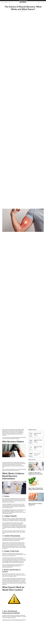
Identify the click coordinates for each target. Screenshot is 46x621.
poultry (15, 530)
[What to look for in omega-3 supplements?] (36, 497)
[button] (3, 2)
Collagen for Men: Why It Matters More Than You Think (35, 473)
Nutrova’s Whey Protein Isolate (7, 509)
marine (10, 530)
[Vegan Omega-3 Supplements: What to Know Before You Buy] (36, 481)
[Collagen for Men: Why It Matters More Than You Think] (36, 466)
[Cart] (43, 2)
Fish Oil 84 (12, 564)
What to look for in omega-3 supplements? (35, 504)
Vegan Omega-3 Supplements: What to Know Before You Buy (35, 488)
